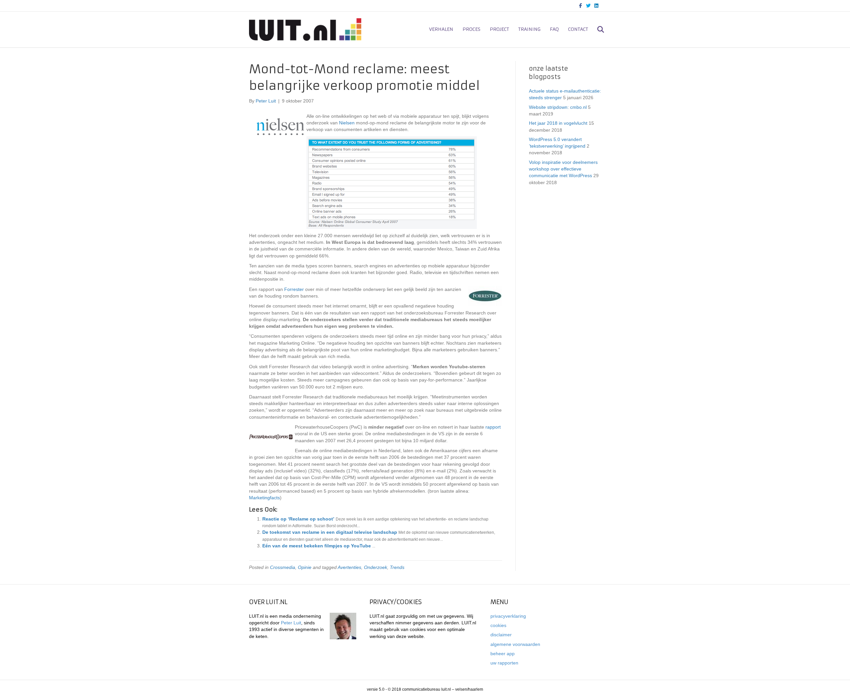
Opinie (304, 567)
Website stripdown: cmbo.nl (558, 107)
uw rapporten (504, 662)
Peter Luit (291, 622)
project (499, 29)
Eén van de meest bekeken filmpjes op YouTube (316, 545)
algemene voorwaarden (515, 644)
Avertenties (349, 567)
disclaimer (501, 634)
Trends (397, 567)
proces (471, 29)
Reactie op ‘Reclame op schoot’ (298, 519)
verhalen (441, 29)
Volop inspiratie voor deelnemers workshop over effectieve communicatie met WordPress (563, 169)
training (529, 29)
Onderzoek (375, 567)
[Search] (597, 29)
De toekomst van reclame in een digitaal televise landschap (329, 532)
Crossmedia (282, 567)
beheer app (502, 653)
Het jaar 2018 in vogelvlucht (558, 123)
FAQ (554, 29)
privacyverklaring (508, 616)
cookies (498, 625)
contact (578, 29)
